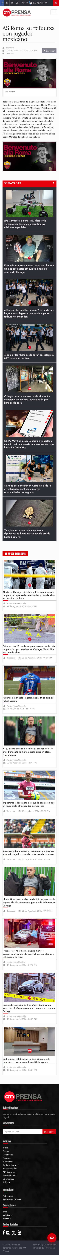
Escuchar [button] (50, 50)
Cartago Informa (10, 1165)
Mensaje (7, 1218)
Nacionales (8, 1161)
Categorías (8, 1154)
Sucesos (7, 1158)
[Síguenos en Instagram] (6, 3)
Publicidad (8, 1196)
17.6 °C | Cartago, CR (35, 3)
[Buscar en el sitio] (56, 3)
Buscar (6, 1151)
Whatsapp (7, 1215)
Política (6, 1182)
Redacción (9, 47)
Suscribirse (49, 1131)
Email (5, 1211)
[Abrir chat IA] (51, 1237)
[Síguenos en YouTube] (17, 3)
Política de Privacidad (44, 1247)
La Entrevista (8, 1178)
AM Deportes (9, 1171)
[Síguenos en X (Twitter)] (12, 3)
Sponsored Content (12, 1199)
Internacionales (10, 1168)
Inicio (5, 1147)
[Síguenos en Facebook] (2, 3)
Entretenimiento (10, 1175)
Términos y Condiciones (44, 1244)
